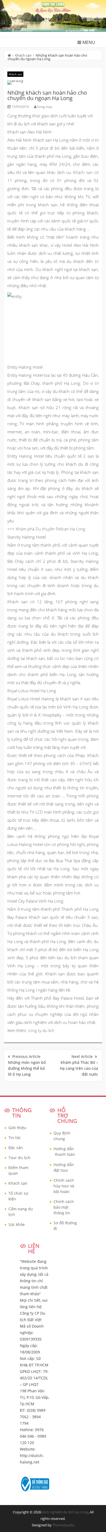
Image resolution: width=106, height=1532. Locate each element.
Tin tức (14, 1137)
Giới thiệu (17, 1127)
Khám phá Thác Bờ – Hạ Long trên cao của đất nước (79, 1068)
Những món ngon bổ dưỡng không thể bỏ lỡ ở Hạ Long (27, 1068)
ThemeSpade (63, 1525)
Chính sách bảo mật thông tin (64, 1207)
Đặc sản (15, 1147)
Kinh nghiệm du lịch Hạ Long (65, 1512)
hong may (44, 106)
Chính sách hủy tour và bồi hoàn (64, 1186)
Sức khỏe (16, 1224)
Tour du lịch (19, 1157)
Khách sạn (23, 55)
